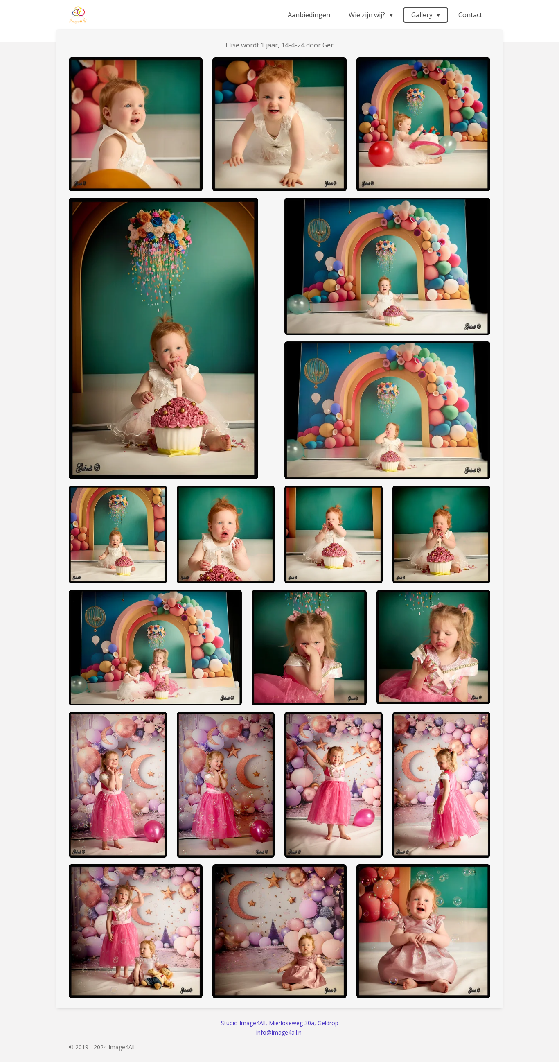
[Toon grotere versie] (136, 124)
